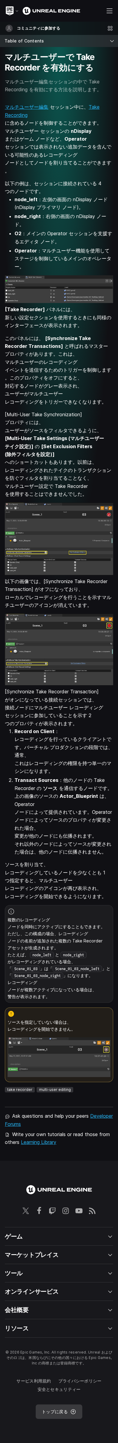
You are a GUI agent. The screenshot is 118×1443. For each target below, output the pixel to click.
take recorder (19, 1089)
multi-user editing (55, 1089)
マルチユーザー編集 (26, 107)
